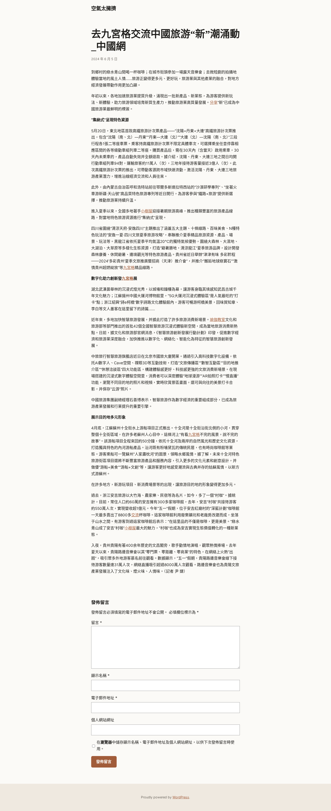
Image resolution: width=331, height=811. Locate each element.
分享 (214, 102)
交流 (135, 515)
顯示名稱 (100, 675)
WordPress (180, 797)
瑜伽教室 (217, 319)
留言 (96, 622)
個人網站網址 (102, 720)
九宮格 (129, 267)
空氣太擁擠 (103, 8)
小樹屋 (146, 211)
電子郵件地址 (104, 698)
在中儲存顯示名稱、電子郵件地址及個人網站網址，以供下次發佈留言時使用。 (165, 745)
